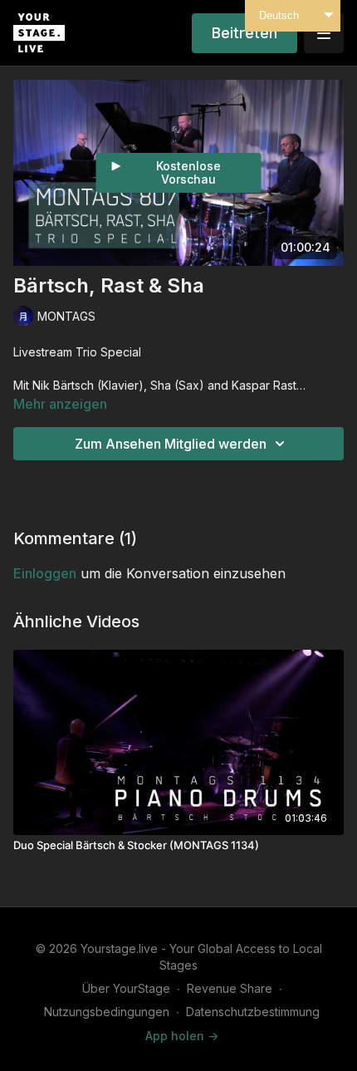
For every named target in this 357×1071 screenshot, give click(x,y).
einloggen (44, 573)
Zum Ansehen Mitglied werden (171, 443)
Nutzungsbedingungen (106, 1012)
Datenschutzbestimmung (253, 1012)
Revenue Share (229, 988)
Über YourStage (126, 988)
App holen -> (181, 1036)
